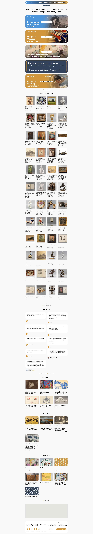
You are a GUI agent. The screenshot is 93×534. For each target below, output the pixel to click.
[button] (61, 529)
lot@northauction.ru (52, 525)
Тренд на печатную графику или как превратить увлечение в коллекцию (31, 469)
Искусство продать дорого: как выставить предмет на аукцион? (60, 469)
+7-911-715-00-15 (62, 524)
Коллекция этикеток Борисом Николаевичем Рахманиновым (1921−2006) (46, 406)
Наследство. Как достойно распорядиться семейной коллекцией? (31, 483)
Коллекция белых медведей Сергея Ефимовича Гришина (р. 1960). (60, 406)
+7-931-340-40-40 (52, 524)
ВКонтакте (54, 358)
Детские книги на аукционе (45, 482)
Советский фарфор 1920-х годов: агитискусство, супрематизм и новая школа (60, 483)
